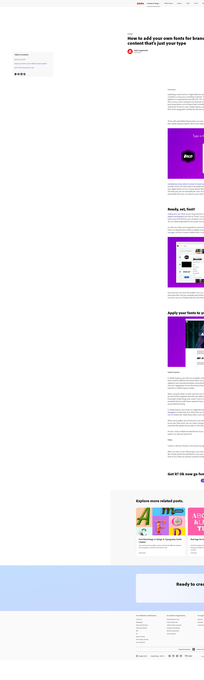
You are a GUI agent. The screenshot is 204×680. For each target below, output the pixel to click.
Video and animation (141, 628)
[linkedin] (181, 656)
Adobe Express (168, 3)
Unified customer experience (174, 625)
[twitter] (177, 656)
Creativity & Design (153, 3)
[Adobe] (140, 3)
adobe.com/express (175, 216)
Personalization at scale (173, 619)
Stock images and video (142, 639)
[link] (15, 74)
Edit (188, 3)
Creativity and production (173, 628)
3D (136, 633)
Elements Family (140, 636)
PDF (137, 631)
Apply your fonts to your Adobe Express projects (30, 63)
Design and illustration (142, 625)
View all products (140, 642)
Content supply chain (172, 622)
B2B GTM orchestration (173, 631)
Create (179, 3)
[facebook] (170, 656)
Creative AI (139, 619)
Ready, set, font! (20, 59)
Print (195, 3)
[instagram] (173, 656)
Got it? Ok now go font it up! (24, 67)
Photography (139, 622)
